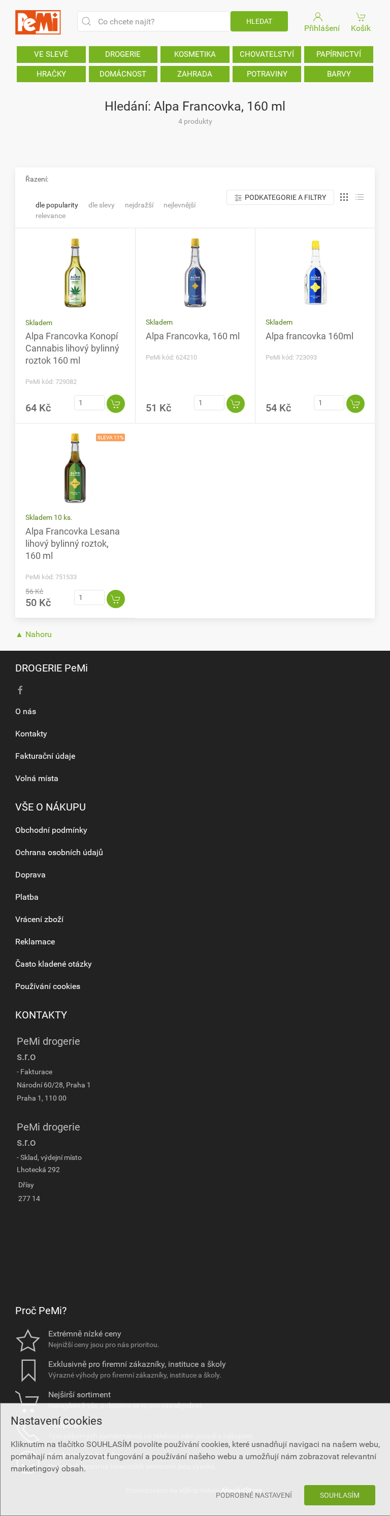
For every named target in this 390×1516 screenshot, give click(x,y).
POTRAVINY (267, 74)
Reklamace (35, 941)
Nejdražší (139, 205)
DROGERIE (123, 54)
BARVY (339, 74)
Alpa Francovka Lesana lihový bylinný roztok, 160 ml (72, 543)
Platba (27, 897)
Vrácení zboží (39, 919)
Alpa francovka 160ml (309, 336)
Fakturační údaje (45, 756)
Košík (361, 28)
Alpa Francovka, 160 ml (193, 336)
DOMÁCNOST (123, 74)
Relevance (51, 215)
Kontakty (31, 733)
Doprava (30, 874)
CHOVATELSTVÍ (267, 54)
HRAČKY (51, 74)
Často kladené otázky (53, 964)
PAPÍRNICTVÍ (338, 54)
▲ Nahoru (33, 634)
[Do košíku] (116, 404)
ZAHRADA (194, 74)
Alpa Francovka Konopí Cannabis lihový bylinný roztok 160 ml (72, 348)
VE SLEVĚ (51, 54)
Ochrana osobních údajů (59, 852)
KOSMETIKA (195, 54)
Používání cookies (47, 986)
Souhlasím (340, 1495)
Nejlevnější (180, 205)
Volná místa (36, 778)
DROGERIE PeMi (51, 668)
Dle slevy (101, 205)
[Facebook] (20, 690)
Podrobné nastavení (254, 1495)
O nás (25, 711)
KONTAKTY (41, 1015)
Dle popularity (57, 205)
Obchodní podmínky (51, 830)
